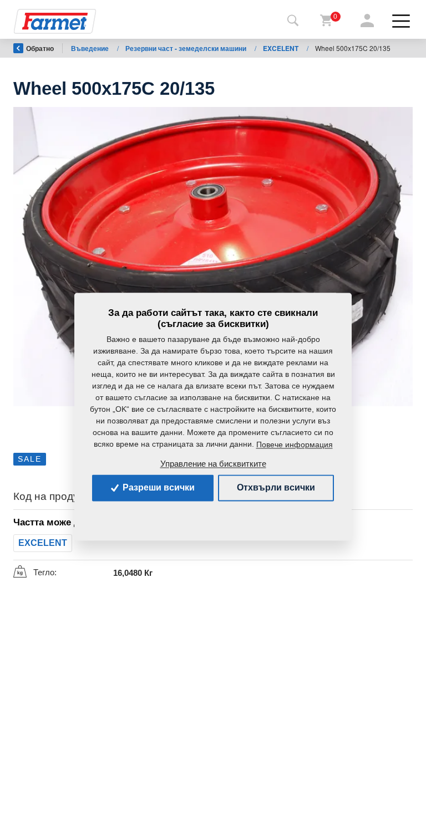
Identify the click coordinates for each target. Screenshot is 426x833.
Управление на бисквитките (213, 463)
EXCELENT (281, 48)
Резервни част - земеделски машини (186, 48)
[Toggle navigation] (292, 21)
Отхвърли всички (276, 487)
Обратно (40, 48)
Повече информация (294, 444)
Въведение (90, 48)
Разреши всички (157, 487)
